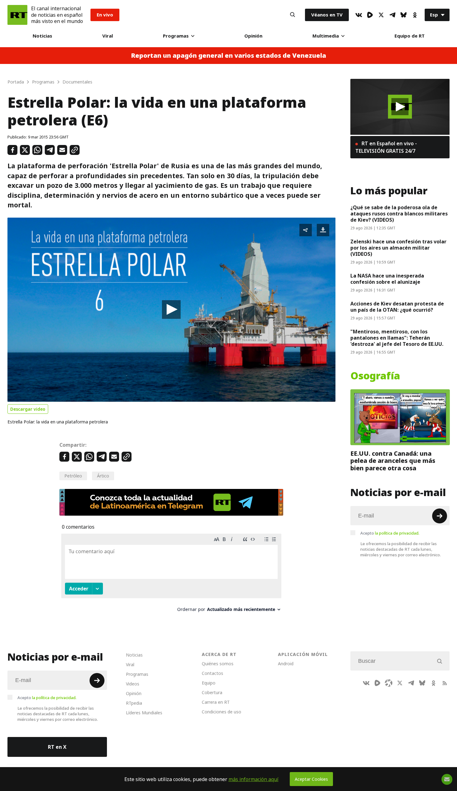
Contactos (212, 673)
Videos (132, 683)
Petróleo (73, 475)
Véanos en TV (327, 14)
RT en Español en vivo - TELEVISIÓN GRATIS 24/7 (386, 147)
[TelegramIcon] (392, 15)
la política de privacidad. (397, 533)
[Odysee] (389, 683)
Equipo (208, 683)
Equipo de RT (410, 35)
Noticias (42, 35)
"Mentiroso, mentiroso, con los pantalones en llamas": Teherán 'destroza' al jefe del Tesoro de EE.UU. (396, 338)
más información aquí (253, 779)
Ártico (103, 475)
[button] (171, 309)
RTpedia (134, 703)
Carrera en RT (216, 702)
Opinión (253, 35)
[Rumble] (370, 15)
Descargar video (27, 409)
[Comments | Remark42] (171, 575)
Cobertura (212, 692)
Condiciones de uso (221, 711)
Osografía (375, 376)
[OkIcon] (415, 15)
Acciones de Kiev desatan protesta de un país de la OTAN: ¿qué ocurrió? (397, 307)
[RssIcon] (445, 683)
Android (285, 663)
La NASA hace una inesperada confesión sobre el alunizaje (387, 279)
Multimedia (325, 35)
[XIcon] (381, 15)
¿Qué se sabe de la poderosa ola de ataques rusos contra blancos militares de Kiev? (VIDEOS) (399, 214)
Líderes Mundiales (144, 712)
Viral (107, 35)
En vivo (105, 14)
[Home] (17, 15)
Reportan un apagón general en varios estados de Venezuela (228, 55)
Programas (176, 35)
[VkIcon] (359, 15)
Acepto (389, 533)
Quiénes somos (217, 663)
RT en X (57, 747)
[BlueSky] (404, 15)
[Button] (292, 14)
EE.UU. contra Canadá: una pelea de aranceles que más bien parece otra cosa (392, 460)
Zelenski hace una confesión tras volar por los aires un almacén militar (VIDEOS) (398, 248)
